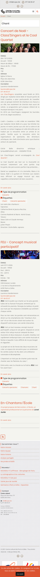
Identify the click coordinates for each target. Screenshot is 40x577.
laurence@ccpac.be (8, 89)
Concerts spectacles (18, 201)
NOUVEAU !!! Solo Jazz (9, 478)
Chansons (24, 387)
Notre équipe (6, 451)
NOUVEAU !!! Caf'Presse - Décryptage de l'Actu (18, 471)
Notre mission (6, 447)
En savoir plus (6, 188)
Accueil (3, 16)
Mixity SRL (16, 552)
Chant (4, 201)
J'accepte (20, 574)
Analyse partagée (7, 458)
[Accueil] (11, 11)
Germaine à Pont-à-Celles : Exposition (15, 485)
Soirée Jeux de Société (9, 481)
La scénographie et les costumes (13, 474)
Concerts (5, 195)
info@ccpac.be (7, 501)
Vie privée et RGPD (7, 461)
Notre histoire (6, 454)
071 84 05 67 (5, 92)
